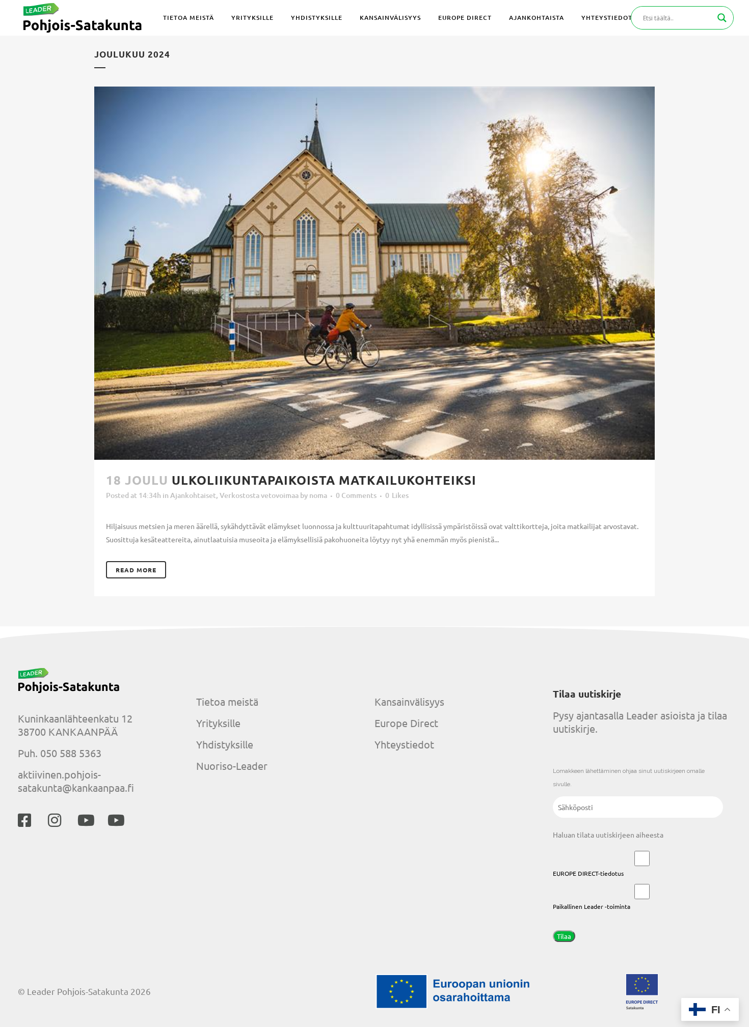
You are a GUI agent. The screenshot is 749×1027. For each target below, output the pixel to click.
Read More (136, 570)
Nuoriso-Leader (232, 765)
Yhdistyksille (224, 744)
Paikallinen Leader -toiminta (591, 906)
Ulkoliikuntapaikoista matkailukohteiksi (324, 480)
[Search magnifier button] (722, 18)
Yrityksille (218, 722)
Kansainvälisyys (409, 701)
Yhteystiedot (404, 744)
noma (318, 495)
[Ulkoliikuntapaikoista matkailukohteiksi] (374, 273)
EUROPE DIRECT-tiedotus (588, 873)
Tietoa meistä (227, 701)
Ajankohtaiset (193, 495)
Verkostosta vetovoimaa (259, 495)
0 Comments (356, 495)
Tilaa (564, 936)
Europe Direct (406, 722)
